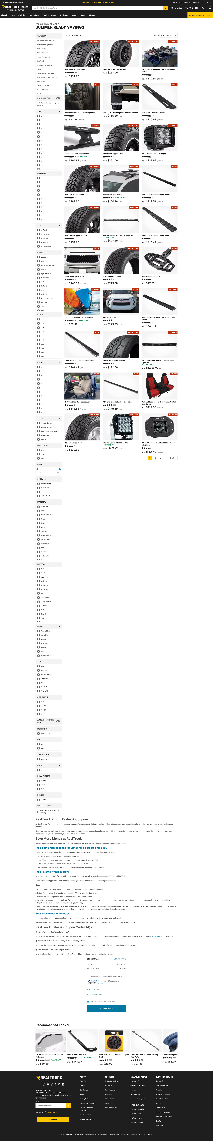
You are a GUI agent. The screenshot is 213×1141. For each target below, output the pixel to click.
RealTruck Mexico (136, 1118)
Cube (42, 683)
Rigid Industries (46, 274)
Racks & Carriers (43, 90)
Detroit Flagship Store (87, 1119)
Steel (42, 511)
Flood (43, 785)
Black (42, 651)
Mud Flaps (41, 81)
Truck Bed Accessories (45, 94)
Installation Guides (111, 1081)
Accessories (45, 435)
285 (42, 116)
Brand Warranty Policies (164, 1116)
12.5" (42, 323)
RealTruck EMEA (136, 1113)
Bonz (42, 593)
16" (42, 182)
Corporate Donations (137, 1085)
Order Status (206, 2)
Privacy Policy (84, 1099)
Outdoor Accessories (44, 65)
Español (158, 1121)
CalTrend (44, 286)
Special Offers (110, 1099)
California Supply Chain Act (117, 1134)
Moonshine (44, 589)
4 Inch (43, 348)
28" (42, 215)
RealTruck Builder (107, 2)
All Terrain (44, 230)
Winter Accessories (43, 53)
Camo (43, 527)
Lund (42, 290)
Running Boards (46, 674)
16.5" (42, 340)
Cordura (43, 519)
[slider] (37, 469)
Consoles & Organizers (45, 45)
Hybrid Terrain (45, 234)
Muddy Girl (44, 585)
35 (41, 408)
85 (41, 412)
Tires (39, 69)
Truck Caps (64, 15)
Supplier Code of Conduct (88, 1103)
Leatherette (45, 556)
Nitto (42, 261)
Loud (42, 454)
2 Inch (43, 344)
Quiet (42, 458)
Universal (44, 759)
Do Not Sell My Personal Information (96, 1134)
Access (43, 269)
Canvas (43, 560)
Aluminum (44, 507)
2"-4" (42, 702)
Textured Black (46, 631)
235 (42, 169)
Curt (42, 306)
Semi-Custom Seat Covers (49, 431)
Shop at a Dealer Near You (181, 2)
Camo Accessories (43, 57)
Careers (82, 1085)
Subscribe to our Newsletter (52, 913)
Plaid (42, 618)
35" (42, 132)
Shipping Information (163, 1094)
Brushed (43, 647)
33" (42, 145)
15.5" (42, 336)
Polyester (44, 531)
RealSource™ (134, 1081)
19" (42, 194)
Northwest (44, 257)
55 (41, 375)
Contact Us (159, 1081)
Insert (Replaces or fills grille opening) (49, 812)
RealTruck (40, 61)
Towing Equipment (43, 86)
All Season (44, 242)
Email (38, 1101)
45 (41, 392)
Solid (42, 569)
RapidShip (108, 1085)
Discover (92, 15)
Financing (159, 1090)
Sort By (156, 35)
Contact (196, 2)
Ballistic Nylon (45, 543)
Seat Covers (41, 49)
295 (42, 136)
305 (42, 128)
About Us (83, 1081)
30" (42, 219)
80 (41, 396)
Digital (43, 610)
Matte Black (45, 635)
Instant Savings (46, 484)
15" (42, 178)
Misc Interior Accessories (45, 40)
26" (42, 211)
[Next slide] (175, 1048)
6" (41, 714)
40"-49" (43, 706)
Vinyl (42, 548)
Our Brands (84, 1090)
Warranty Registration (163, 1112)
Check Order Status (162, 1099)
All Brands (108, 1094)
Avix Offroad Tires (47, 298)
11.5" (42, 319)
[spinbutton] (40, 472)
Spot (42, 789)
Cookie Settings (132, 1134)
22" (42, 203)
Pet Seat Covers (46, 423)
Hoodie (43, 439)
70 (41, 371)
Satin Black (44, 643)
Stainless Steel (46, 515)
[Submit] (68, 1105)
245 (42, 165)
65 (41, 383)
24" (42, 207)
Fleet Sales (159, 1125)
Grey (42, 748)
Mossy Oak (44, 577)
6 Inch (43, 356)
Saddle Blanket (46, 535)
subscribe (156, 936)
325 (42, 149)
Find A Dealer (160, 1108)
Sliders (43, 666)
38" (42, 161)
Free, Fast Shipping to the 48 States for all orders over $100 (71, 847)
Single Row (44, 679)
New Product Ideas (111, 1108)
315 (42, 157)
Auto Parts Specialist (48, 265)
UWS (42, 310)
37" (42, 141)
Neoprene (44, 552)
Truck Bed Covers (49, 15)
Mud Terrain (45, 238)
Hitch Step (44, 670)
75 (41, 379)
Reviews (133, 1090)
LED (42, 770)
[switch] (48, 98)
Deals (83, 15)
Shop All (4, 15)
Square (43, 800)
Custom (43, 639)
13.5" (42, 327)
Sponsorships (135, 1094)
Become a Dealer (85, 1115)
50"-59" (43, 710)
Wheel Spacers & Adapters (46, 73)
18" (42, 190)
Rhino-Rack (45, 278)
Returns (158, 1103)
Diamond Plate (46, 655)
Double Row (45, 687)
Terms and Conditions (145, 1134)
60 (41, 367)
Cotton (43, 523)
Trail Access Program (137, 1099)
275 (42, 120)
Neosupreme (45, 539)
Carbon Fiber (45, 597)
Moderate (44, 450)
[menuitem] (4, 15)
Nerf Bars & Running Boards (47, 77)
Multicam (44, 606)
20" (42, 199)
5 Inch (43, 352)
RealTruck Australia (137, 1109)
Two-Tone (44, 573)
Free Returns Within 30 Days (52, 871)
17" (42, 186)
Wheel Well (44, 691)
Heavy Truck (109, 1103)
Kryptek (43, 614)
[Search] (165, 8)
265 (42, 124)
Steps (74, 15)
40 (41, 400)
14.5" (42, 332)
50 (41, 388)
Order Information (162, 1085)
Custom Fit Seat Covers (49, 427)
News (82, 1094)
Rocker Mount (45, 733)
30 (41, 404)
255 (42, 153)
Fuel (42, 282)
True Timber (45, 622)
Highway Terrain (46, 246)
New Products (34, 15)
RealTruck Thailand (137, 1122)
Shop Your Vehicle (18, 15)
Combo (43, 781)
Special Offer (45, 488)
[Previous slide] (38, 1048)
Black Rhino (45, 302)
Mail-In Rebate (46, 496)
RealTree (44, 581)
